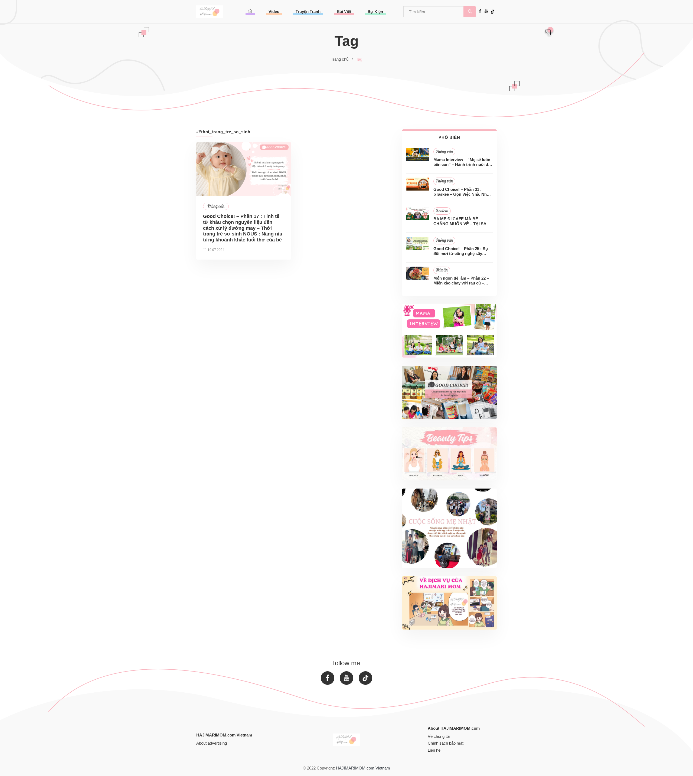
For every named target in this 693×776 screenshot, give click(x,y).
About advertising (211, 743)
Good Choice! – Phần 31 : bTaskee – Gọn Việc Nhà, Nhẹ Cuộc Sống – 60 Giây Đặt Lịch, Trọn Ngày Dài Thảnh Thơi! (462, 192)
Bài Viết (344, 11)
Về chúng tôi (439, 736)
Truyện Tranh (308, 11)
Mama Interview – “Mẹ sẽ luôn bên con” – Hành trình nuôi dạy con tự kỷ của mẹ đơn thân (462, 162)
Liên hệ (434, 750)
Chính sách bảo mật (445, 743)
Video (274, 11)
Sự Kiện (375, 11)
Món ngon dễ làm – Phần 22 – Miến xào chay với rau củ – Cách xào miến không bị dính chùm (461, 281)
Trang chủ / (342, 59)
